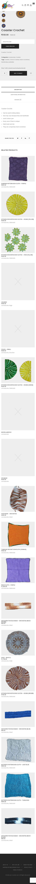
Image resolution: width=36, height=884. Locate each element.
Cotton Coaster (14, 59)
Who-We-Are (15, 865)
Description (18, 89)
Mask (10, 517)
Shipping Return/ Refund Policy (11, 867)
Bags (10, 305)
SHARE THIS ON (9, 138)
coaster (7, 59)
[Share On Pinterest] (29, 138)
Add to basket (18, 73)
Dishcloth (12, 187)
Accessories (11, 57)
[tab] (18, 89)
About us (5, 865)
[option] (21, 13)
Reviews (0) (18, 99)
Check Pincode (10, 46)
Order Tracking (27, 865)
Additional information (18, 94)
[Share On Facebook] (21, 138)
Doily (10, 661)
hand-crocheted (24, 59)
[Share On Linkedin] (25, 138)
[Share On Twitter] (17, 138)
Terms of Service (17, 870)
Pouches (11, 352)
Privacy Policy (28, 867)
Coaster (18, 57)
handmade (4, 62)
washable (11, 62)
